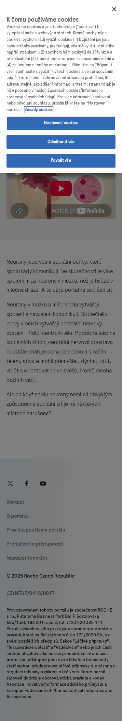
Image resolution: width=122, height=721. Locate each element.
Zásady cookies (39, 110)
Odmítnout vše (61, 142)
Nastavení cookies (61, 123)
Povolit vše (61, 160)
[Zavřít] (114, 9)
